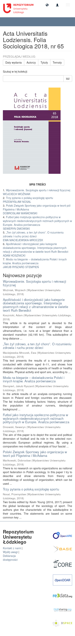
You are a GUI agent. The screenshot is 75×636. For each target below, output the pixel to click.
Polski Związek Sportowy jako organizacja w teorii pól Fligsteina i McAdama (35, 453)
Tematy (57, 62)
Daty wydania (13, 62)
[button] (47, 5)
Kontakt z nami (12, 548)
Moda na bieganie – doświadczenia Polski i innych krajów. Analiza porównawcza (33, 379)
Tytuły (44, 62)
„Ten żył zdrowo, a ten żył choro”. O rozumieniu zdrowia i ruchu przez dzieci (37, 345)
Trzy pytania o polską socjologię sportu (31, 489)
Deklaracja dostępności (10, 557)
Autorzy (31, 62)
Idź (68, 78)
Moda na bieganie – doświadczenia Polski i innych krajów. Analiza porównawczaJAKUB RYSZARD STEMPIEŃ (35, 263)
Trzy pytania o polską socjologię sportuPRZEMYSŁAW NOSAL (28, 200)
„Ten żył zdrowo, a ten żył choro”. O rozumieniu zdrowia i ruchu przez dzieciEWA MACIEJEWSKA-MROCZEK (33, 236)
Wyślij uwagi (10, 552)
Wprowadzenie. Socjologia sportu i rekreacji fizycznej (34, 283)
